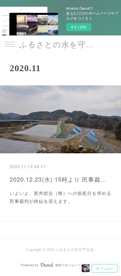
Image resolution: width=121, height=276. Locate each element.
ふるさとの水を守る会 (60, 45)
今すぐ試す (79, 27)
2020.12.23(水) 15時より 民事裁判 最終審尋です (60, 179)
